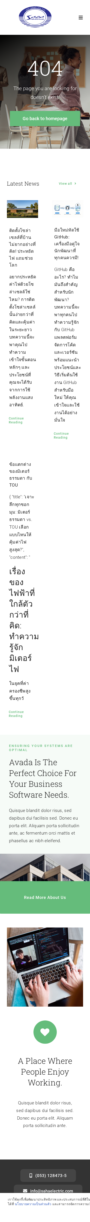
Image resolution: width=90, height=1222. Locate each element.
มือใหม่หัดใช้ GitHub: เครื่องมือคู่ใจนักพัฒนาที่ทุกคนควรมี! (67, 243)
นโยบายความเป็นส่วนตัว (33, 1204)
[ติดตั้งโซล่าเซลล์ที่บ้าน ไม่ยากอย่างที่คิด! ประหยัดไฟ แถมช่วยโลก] (22, 209)
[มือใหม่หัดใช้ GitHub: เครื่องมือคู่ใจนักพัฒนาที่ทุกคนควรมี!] (67, 208)
